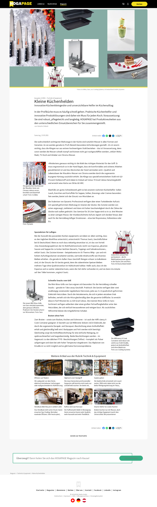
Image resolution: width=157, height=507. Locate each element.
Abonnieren (61, 490)
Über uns (79, 490)
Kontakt (88, 490)
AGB (73, 496)
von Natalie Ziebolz (41, 126)
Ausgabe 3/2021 (40, 98)
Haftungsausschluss (83, 496)
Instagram (117, 490)
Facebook (97, 490)
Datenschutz (58, 496)
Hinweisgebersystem (96, 496)
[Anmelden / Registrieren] (128, 4)
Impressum (67, 496)
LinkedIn (107, 490)
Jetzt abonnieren (131, 458)
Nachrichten (52, 4)
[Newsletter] (123, 4)
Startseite (40, 490)
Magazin (63, 4)
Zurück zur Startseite (78, 436)
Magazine (50, 490)
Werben (139, 4)
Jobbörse (40, 4)
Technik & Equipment (54, 98)
